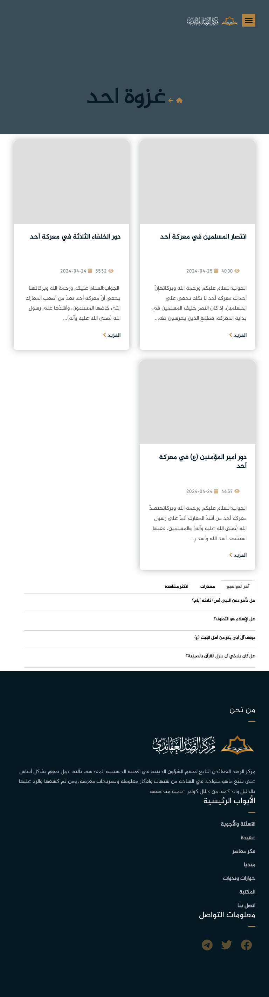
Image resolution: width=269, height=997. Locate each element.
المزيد (239, 335)
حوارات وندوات (239, 878)
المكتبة (247, 892)
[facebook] (246, 946)
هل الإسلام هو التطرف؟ (234, 619)
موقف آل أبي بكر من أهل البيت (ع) (224, 638)
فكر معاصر (243, 851)
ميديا (249, 865)
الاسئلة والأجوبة (238, 824)
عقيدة (248, 838)
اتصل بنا (246, 906)
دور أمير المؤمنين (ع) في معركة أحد (203, 462)
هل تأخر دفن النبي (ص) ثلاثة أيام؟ (223, 600)
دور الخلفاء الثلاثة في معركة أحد (75, 237)
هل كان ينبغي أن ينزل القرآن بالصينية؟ (220, 656)
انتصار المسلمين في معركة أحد (203, 237)
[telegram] (207, 946)
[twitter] (227, 946)
